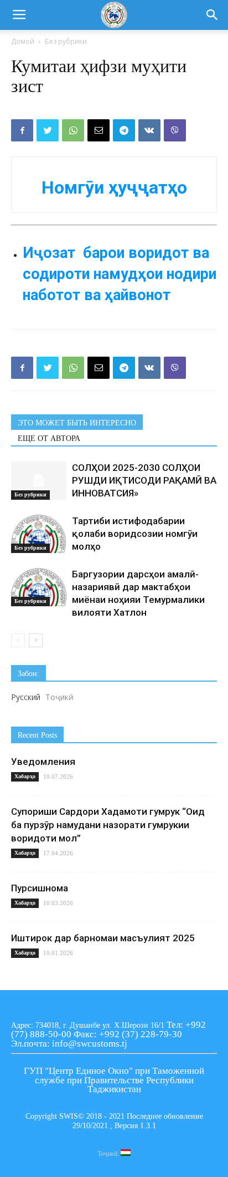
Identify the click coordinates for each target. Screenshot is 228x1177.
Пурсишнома (39, 888)
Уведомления (43, 761)
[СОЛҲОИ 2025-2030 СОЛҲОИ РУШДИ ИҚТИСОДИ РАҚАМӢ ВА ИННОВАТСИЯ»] (38, 480)
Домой (22, 41)
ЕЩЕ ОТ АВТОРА (49, 438)
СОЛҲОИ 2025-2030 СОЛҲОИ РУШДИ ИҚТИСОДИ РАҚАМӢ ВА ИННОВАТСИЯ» (144, 480)
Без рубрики (66, 41)
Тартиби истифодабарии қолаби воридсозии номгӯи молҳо (135, 533)
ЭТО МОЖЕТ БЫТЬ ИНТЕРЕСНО (77, 423)
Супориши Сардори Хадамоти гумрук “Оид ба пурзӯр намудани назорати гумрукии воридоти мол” (108, 825)
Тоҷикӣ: (109, 1154)
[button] (212, 15)
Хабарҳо (24, 776)
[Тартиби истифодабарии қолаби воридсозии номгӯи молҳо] (38, 534)
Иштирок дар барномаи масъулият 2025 (103, 937)
